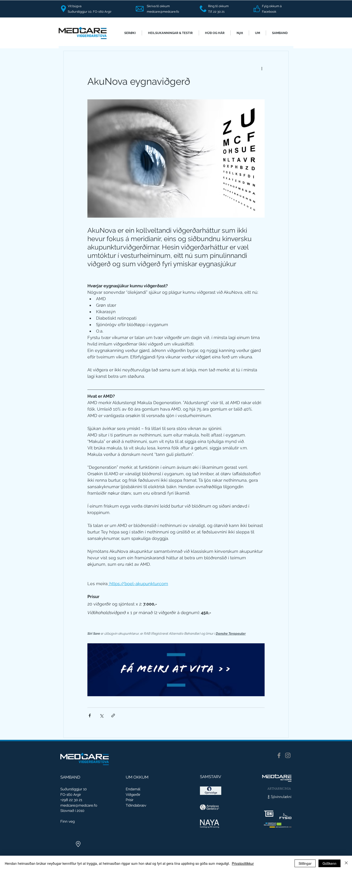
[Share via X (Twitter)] (101, 715)
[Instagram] (287, 755)
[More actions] (262, 68)
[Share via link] (113, 715)
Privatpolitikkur (243, 863)
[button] (130, 32)
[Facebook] (279, 755)
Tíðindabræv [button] (136, 805)
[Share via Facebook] (89, 715)
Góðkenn (329, 863)
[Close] (346, 863)
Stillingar (305, 863)
